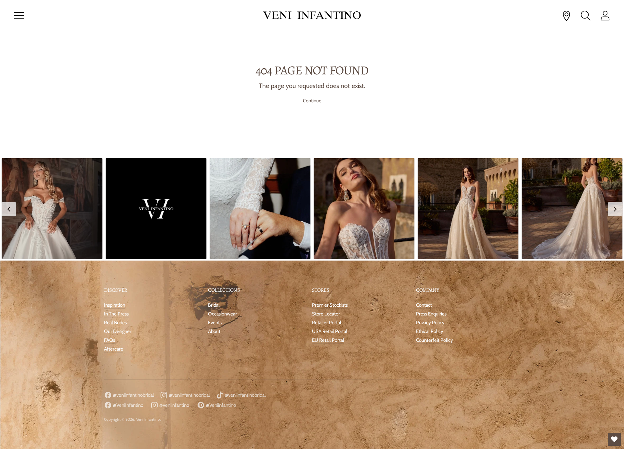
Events (215, 323)
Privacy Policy (430, 323)
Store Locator (326, 314)
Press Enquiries (431, 314)
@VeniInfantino (127, 405)
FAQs (109, 340)
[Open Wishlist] (614, 439)
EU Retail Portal (328, 340)
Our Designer (117, 331)
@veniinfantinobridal (133, 395)
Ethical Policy (429, 331)
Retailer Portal (326, 323)
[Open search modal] (586, 15)
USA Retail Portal (329, 331)
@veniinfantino (173, 405)
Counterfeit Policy (434, 340)
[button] (52, 208)
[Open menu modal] (19, 15)
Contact (424, 305)
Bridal (214, 305)
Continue (312, 101)
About (214, 331)
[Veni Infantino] (312, 16)
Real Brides (115, 323)
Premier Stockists (330, 305)
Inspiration (114, 305)
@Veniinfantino (220, 405)
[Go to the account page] (605, 15)
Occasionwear (222, 314)
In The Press (116, 314)
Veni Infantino (148, 419)
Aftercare (113, 349)
